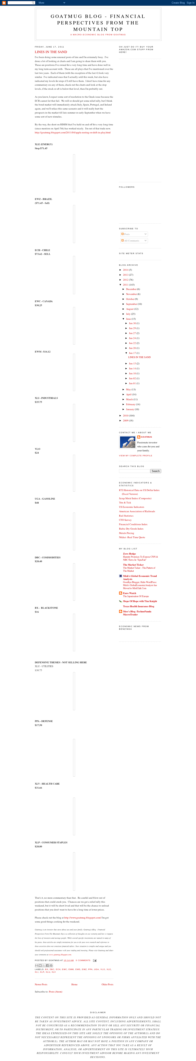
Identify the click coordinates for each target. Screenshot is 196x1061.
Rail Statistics (126, 515)
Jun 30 (132, 323)
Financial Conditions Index (133, 524)
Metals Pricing (126, 533)
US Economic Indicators (131, 507)
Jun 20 (132, 348)
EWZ (84, 969)
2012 (126, 279)
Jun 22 (132, 343)
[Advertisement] (134, 120)
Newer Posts (41, 984)
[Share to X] (44, 965)
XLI (36, 972)
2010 (126, 415)
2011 (126, 284)
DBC (52, 969)
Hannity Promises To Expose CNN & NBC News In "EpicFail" (140, 558)
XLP (42, 972)
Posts (127, 234)
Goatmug (146, 437)
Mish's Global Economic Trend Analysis (140, 577)
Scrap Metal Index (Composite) (135, 498)
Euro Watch (129, 593)
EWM (71, 969)
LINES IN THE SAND (51, 51)
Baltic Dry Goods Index (131, 528)
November (131, 294)
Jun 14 (132, 368)
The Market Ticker (133, 564)
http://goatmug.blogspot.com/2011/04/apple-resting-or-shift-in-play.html (73, 132)
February (131, 404)
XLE (109, 969)
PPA (90, 969)
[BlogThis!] (40, 965)
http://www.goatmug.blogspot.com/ (82, 917)
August (130, 309)
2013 (126, 274)
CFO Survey (125, 520)
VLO (102, 969)
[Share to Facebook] (47, 965)
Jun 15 (132, 363)
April (129, 394)
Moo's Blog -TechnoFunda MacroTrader (137, 612)
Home (74, 984)
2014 (126, 269)
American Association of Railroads (137, 511)
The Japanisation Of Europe (136, 596)
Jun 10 (132, 373)
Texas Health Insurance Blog (138, 606)
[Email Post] (94, 960)
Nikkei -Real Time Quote (132, 537)
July (128, 314)
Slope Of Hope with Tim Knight (140, 601)
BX (46, 969)
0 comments (83, 960)
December (131, 289)
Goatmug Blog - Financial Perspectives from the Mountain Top (98, 22)
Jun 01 (132, 383)
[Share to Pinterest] (51, 965)
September (132, 304)
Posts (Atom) (55, 991)
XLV (54, 972)
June (128, 318)
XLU (48, 972)
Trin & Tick (125, 502)
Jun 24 (132, 338)
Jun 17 (132, 353)
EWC (64, 969)
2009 (126, 420)
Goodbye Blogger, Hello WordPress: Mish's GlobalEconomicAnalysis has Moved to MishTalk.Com (140, 585)
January (130, 409)
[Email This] (36, 965)
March (129, 399)
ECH (58, 969)
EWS (77, 969)
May (128, 389)
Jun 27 (132, 333)
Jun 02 (132, 378)
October (130, 299)
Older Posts (107, 984)
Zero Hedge (129, 553)
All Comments (131, 240)
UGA (96, 969)
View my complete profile (135, 456)
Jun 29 (132, 328)
